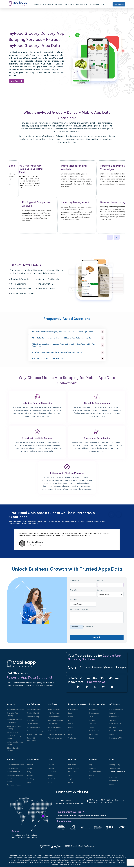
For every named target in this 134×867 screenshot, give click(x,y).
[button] (110, 237)
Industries (73, 600)
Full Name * (74, 581)
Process (58, 4)
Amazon (30, 765)
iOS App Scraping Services (13, 749)
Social (70, 724)
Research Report (95, 772)
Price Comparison (33, 727)
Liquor (91, 717)
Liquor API (113, 734)
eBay (29, 772)
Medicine (92, 720)
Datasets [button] (68, 4)
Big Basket (72, 765)
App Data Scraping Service (14, 737)
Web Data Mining (13, 732)
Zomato (51, 768)
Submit (97, 637)
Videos (91, 775)
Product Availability (34, 734)
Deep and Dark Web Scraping (14, 727)
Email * (100, 581)
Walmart (30, 775)
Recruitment (93, 734)
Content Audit (53, 724)
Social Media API (115, 731)
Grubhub (51, 765)
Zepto (70, 779)
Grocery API (114, 717)
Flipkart (30, 768)
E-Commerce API (116, 710)
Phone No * (74, 590)
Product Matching (33, 713)
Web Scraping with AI (14, 719)
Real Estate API (115, 724)
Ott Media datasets (14, 785)
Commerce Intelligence (56, 734)
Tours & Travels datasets (12, 780)
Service (99, 590)
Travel (70, 731)
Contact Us (113, 781)
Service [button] (36, 4)
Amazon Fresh (73, 768)
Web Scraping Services (15, 710)
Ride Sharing (93, 710)
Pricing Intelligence (55, 738)
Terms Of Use (114, 768)
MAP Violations (53, 713)
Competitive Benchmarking (32, 739)
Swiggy (50, 775)
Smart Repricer (32, 724)
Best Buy (30, 779)
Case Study (93, 768)
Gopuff (50, 782)
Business (92, 727)
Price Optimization (34, 710)
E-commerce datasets (15, 765)
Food (70, 713)
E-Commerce (73, 710)
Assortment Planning (35, 731)
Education (92, 724)
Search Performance (55, 720)
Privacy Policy (114, 765)
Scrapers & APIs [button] (82, 4)
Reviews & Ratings (54, 727)
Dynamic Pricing (33, 720)
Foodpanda (52, 772)
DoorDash (51, 779)
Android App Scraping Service (15, 743)
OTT (70, 720)
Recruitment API (115, 738)
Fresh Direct (72, 772)
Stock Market (94, 731)
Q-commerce (94, 713)
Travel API (113, 720)
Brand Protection (54, 710)
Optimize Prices (54, 731)
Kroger (70, 782)
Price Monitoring (33, 717)
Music (70, 734)
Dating (91, 738)
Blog (90, 765)
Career (112, 784)
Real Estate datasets (15, 775)
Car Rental (72, 738)
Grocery (71, 717)
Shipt (70, 775)
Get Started (119, 4)
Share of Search (54, 717)
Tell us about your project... (80, 609)
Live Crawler (11, 723)
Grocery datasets (13, 772)
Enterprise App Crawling (12, 714)
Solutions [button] (47, 4)
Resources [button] (97, 4)
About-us (113, 777)
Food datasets (12, 768)
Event (70, 727)
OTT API (112, 727)
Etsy (29, 782)
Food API (112, 713)
